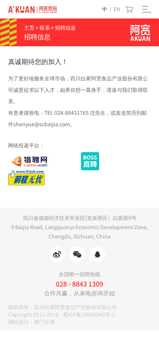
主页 (29, 27)
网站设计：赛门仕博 (31, 321)
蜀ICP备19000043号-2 (89, 314)
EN (117, 9)
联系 (45, 27)
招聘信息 (65, 27)
